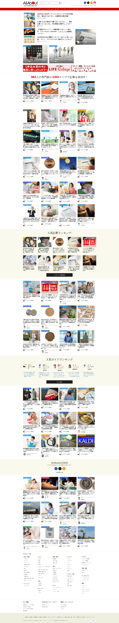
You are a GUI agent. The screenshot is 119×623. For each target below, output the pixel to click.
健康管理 (54, 558)
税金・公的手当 (41, 573)
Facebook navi (63, 606)
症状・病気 (55, 560)
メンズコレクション (85, 577)
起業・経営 (69, 581)
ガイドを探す (93, 5)
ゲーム (83, 587)
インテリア (26, 566)
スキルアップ (69, 578)
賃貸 (25, 568)
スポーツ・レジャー (85, 591)
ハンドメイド (55, 576)
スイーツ (54, 589)
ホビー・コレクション (86, 589)
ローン (39, 575)
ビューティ (43, 9)
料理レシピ (55, 570)
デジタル (48, 9)
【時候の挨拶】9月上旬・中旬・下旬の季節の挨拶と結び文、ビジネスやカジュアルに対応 (88, 374)
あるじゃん (40, 577)
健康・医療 (55, 556)
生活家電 (54, 574)
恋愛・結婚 (57, 9)
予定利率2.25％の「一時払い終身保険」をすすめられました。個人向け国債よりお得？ (44, 374)
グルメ (86, 9)
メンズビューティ (85, 579)
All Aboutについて (60, 617)
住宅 (33, 9)
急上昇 (27, 9)
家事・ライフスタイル (57, 568)
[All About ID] (95, 3)
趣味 (77, 9)
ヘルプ (93, 617)
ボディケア (69, 564)
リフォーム (26, 562)
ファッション (81, 9)
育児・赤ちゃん (56, 579)
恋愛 (83, 570)
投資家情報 (35, 617)
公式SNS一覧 (86, 5)
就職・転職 (69, 576)
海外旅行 (40, 583)
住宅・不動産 (27, 556)
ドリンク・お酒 (56, 591)
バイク (39, 592)
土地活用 (25, 574)
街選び (25, 570)
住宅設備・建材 (27, 564)
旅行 (74, 9)
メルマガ (80, 5)
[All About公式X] (88, 3)
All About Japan (45, 606)
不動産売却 (26, 576)
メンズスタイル (70, 9)
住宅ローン (40, 564)
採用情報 (30, 617)
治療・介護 (55, 562)
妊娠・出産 (55, 578)
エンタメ (83, 585)
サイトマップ (74, 5)
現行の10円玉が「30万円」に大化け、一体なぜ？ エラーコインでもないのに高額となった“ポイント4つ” (59, 374)
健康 (39, 9)
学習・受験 (69, 585)
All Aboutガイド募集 (27, 606)
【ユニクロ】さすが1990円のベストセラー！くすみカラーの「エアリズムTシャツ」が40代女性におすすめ (74, 374)
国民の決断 (25, 610)
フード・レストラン (56, 587)
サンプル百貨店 (63, 604)
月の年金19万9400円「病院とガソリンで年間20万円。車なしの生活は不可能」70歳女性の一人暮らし (29, 374)
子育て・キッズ (56, 581)
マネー (36, 9)
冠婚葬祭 (54, 572)
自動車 (39, 590)
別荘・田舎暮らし (27, 572)
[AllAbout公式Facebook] (85, 3)
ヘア (68, 562)
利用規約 (44, 617)
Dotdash (93, 620)
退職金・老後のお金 (42, 571)
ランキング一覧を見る (59, 275)
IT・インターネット (85, 564)
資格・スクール (70, 579)
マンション (26, 560)
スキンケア (69, 560)
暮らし (52, 9)
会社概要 (26, 617)
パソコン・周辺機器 (85, 558)
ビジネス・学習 (63, 9)
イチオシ (62, 608)
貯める (39, 558)
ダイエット (69, 568)
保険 (39, 562)
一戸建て (25, 558)
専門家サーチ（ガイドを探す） (29, 604)
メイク (68, 558)
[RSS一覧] (91, 3)
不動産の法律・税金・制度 (29, 578)
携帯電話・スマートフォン (87, 562)
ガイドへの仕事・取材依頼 (28, 608)
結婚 (83, 572)
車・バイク (91, 9)
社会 (68, 583)
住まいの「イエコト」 (28, 580)
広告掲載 (40, 617)
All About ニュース (45, 604)
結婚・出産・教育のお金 (43, 569)
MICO (68, 570)
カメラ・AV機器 (85, 560)
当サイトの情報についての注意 (79, 617)
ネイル (68, 566)
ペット (83, 593)
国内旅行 (40, 585)
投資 (39, 560)
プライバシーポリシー (52, 617)
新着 (30, 9)
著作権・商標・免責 (68, 617)
